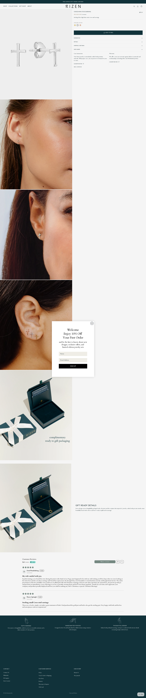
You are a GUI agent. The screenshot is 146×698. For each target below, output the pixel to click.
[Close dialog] (91, 323)
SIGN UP (73, 366)
